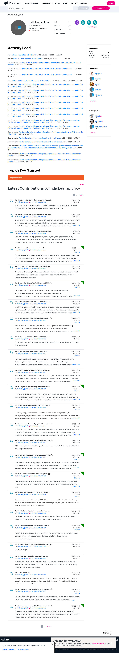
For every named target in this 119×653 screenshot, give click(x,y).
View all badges (92, 27)
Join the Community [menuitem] (31, 3)
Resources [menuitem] (83, 3)
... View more (76, 209)
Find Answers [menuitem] (46, 3)
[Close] (52, 644)
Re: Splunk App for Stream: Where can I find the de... (32, 301)
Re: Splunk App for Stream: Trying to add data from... (33, 424)
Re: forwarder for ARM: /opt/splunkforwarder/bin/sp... (33, 544)
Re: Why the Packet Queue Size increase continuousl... (33, 200)
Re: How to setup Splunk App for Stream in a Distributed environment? (45, 69)
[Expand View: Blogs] (68, 3)
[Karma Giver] (77, 22)
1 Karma (77, 252)
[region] (27, 647)
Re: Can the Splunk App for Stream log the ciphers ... (32, 511)
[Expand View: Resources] (88, 3)
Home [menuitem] (19, 3)
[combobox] (48, 8)
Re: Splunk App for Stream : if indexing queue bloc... (32, 318)
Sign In (111, 3)
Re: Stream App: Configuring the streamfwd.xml (31, 556)
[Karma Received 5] (89, 22)
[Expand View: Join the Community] (39, 3)
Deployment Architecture (40, 546)
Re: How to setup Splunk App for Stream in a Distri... (32, 283)
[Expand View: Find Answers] (52, 3)
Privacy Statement (8, 649)
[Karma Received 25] (95, 22)
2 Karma (77, 287)
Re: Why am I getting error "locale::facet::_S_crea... (32, 492)
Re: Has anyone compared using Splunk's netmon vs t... (33, 387)
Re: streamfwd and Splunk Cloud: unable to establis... (33, 405)
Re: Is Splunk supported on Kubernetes (27, 59)
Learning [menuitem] (74, 3)
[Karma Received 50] (83, 22)
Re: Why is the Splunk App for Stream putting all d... (32, 370)
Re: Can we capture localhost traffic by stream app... (33, 589)
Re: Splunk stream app (22, 573)
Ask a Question (101, 8)
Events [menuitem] (57, 3)
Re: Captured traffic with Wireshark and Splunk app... (33, 266)
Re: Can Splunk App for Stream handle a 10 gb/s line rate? (40, 138)
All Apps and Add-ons (39, 202)
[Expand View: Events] (60, 3)
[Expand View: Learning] (77, 3)
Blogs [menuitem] (65, 3)
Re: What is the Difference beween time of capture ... (33, 248)
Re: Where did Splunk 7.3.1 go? (24, 55)
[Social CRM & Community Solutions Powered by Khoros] (107, 632)
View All (81, 184)
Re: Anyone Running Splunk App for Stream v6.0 (31, 80)
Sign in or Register (98, 643)
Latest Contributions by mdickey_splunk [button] (43, 188)
